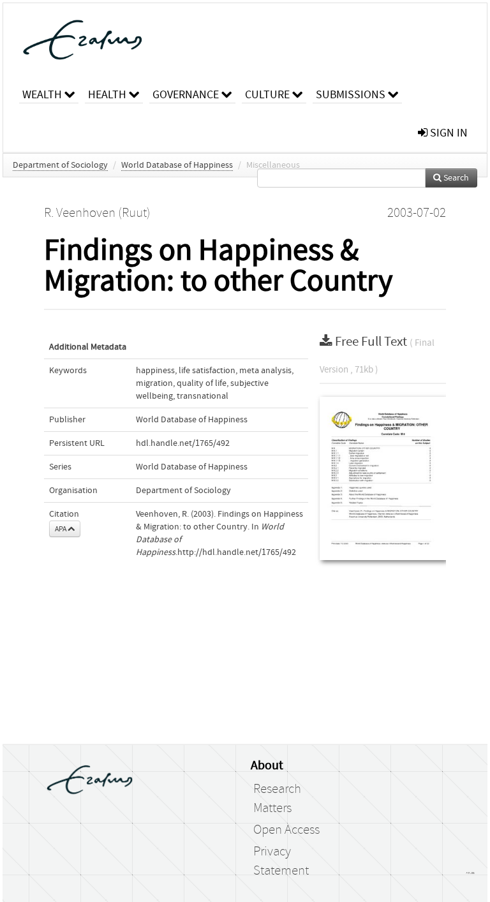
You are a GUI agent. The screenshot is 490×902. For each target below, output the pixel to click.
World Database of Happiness (177, 165)
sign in (447, 133)
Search (455, 178)
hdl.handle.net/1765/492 (183, 443)
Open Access (286, 830)
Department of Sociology (60, 165)
